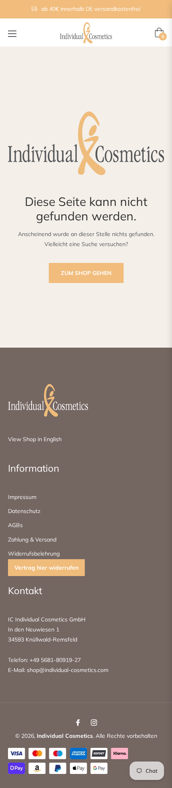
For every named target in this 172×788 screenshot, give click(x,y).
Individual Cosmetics (65, 735)
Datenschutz (24, 511)
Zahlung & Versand (32, 539)
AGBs (15, 525)
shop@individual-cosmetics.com (66, 670)
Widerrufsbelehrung (34, 553)
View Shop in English (35, 439)
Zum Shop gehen (86, 273)
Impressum (22, 497)
